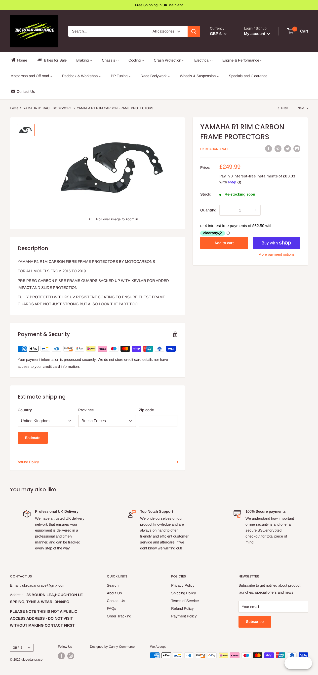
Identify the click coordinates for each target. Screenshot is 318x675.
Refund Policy (27, 462)
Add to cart (224, 243)
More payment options (276, 254)
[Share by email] (296, 148)
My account (255, 34)
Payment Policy (184, 616)
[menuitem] (19, 60)
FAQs (111, 608)
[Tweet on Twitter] (287, 148)
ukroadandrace (215, 149)
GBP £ (17, 647)
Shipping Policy (183, 593)
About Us (114, 593)
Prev (284, 108)
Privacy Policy (183, 585)
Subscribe (255, 621)
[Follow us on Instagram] (70, 655)
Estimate (32, 438)
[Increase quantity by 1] (255, 210)
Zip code (146, 410)
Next (301, 108)
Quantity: (208, 210)
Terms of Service (185, 601)
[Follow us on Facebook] (61, 655)
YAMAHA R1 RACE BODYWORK (47, 108)
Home (14, 108)
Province (86, 410)
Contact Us (116, 601)
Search (113, 585)
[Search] (194, 31)
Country (25, 410)
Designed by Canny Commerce (112, 646)
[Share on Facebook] (268, 148)
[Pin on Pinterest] (278, 148)
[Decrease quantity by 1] (225, 210)
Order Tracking (119, 616)
